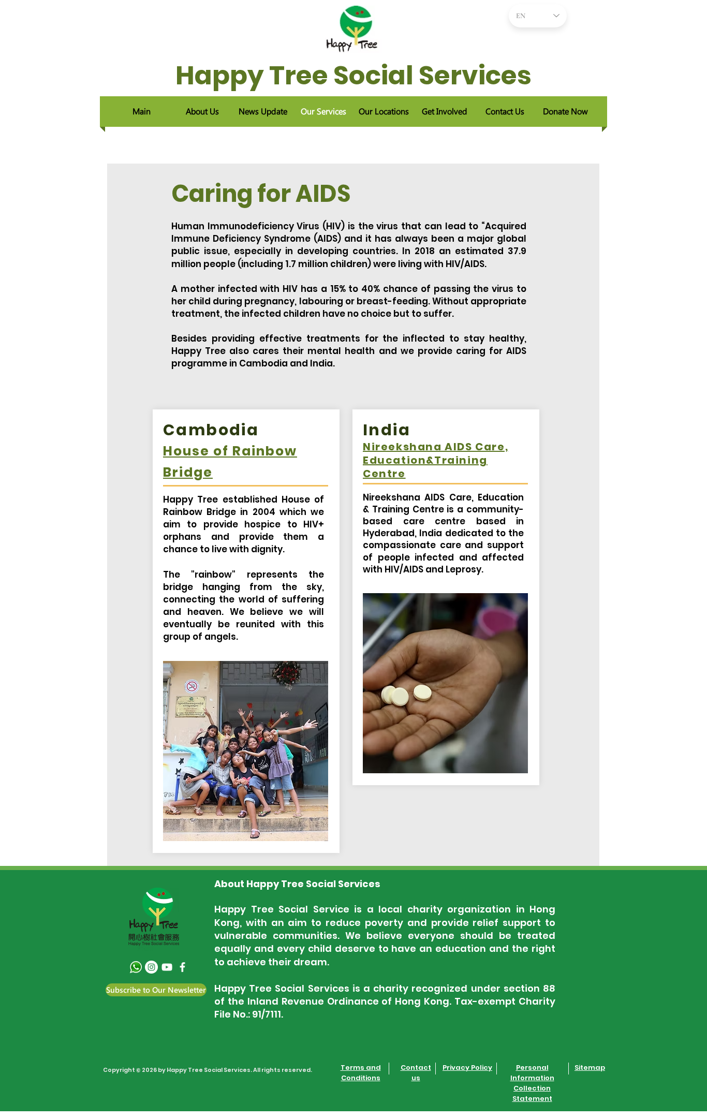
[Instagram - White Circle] (151, 967)
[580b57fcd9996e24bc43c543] (135, 967)
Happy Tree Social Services (353, 75)
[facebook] (182, 967)
